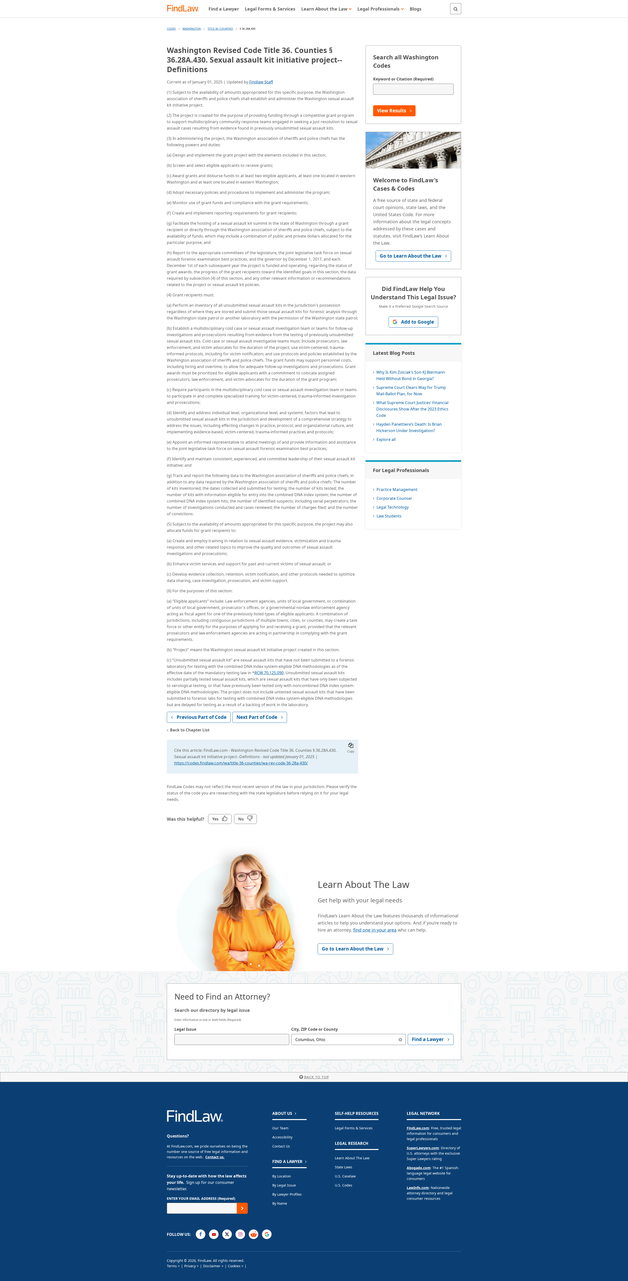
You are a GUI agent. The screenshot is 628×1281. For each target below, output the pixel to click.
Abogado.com (419, 1167)
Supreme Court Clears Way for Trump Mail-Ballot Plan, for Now (411, 390)
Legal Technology (393, 507)
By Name (279, 1203)
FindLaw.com (418, 1128)
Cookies (234, 1266)
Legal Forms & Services (354, 1128)
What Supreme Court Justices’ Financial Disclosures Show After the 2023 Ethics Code (412, 409)
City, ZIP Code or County (314, 1029)
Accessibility (282, 1137)
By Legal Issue (284, 1185)
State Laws (343, 1167)
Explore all (386, 439)
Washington (192, 28)
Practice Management (397, 489)
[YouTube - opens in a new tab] (214, 1234)
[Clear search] (400, 1039)
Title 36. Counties (220, 28)
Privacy (190, 1266)
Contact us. (214, 1157)
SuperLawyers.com (423, 1148)
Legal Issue (185, 1029)
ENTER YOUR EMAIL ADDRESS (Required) (201, 1198)
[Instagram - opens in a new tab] (240, 1234)
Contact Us (281, 1146)
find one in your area (374, 930)
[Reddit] (253, 1234)
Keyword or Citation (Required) (403, 79)
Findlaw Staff (261, 82)
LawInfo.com (418, 1187)
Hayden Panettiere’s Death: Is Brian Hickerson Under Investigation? (409, 427)
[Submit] (242, 1208)
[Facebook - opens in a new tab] (200, 1234)
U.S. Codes (343, 1185)
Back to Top (316, 1077)
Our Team (280, 1128)
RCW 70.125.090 (269, 672)
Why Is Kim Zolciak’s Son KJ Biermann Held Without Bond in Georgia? (410, 375)
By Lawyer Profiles (287, 1194)
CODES (171, 28)
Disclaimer (212, 1266)
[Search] (455, 8)
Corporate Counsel (394, 498)
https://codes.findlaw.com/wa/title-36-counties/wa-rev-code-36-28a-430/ (241, 763)
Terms (172, 1266)
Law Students (389, 516)
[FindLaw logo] (185, 8)
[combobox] (231, 1039)
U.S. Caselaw (345, 1176)
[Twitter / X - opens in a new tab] (227, 1234)
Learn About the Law (352, 1158)
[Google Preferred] (267, 1234)
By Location (281, 1176)
